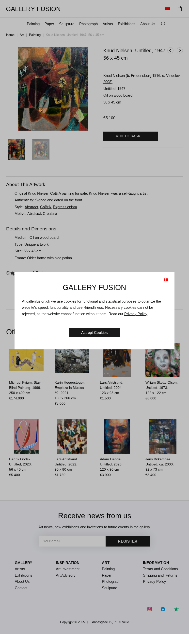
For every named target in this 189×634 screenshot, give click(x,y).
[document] (94, 317)
